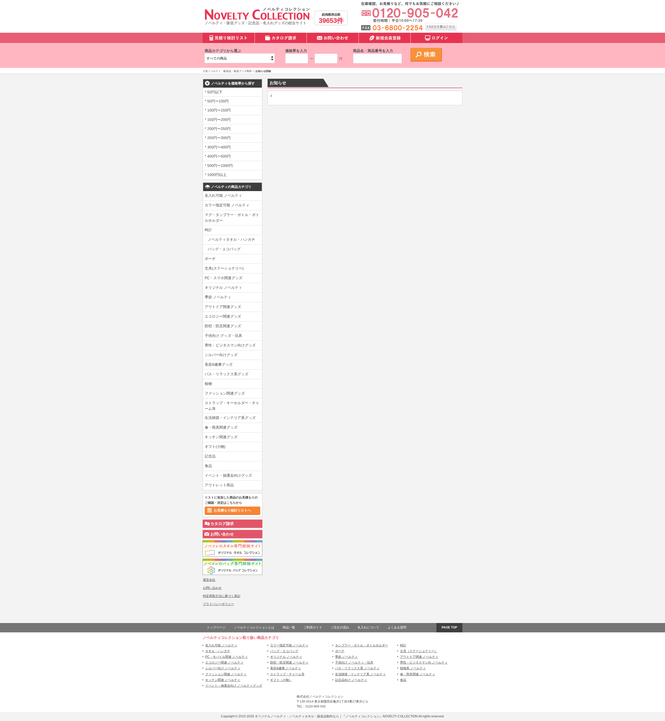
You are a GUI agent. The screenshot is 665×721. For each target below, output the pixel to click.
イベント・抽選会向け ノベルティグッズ (233, 685)
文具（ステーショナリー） (418, 651)
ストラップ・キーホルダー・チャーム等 (232, 406)
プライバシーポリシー (218, 604)
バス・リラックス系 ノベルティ (357, 668)
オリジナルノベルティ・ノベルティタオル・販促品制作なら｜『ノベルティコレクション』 (319, 716)
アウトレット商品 (219, 485)
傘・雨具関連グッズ (221, 427)
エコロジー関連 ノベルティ (224, 662)
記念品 (210, 456)
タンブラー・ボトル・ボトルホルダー (361, 645)
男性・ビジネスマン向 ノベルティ (424, 662)
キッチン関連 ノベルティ (222, 680)
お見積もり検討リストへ (232, 510)
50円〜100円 (218, 101)
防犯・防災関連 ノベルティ (289, 662)
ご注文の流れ (339, 627)
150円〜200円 (219, 119)
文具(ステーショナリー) (224, 268)
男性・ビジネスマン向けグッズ (230, 345)
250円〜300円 (219, 138)
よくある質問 (397, 627)
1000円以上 (217, 175)
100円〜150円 (219, 110)
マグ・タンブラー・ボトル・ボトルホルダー (232, 217)
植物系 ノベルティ (413, 668)
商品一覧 (289, 627)
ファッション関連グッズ (225, 393)
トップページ (216, 627)
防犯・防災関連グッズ (223, 326)
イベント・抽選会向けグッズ (228, 475)
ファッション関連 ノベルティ (226, 674)
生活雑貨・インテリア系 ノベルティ (360, 674)
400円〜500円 (219, 156)
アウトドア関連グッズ (223, 307)
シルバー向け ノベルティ (222, 668)
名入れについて (368, 627)
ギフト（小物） (281, 680)
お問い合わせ (222, 534)
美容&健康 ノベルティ (285, 668)
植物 (208, 384)
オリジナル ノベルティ (223, 287)
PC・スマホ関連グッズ (223, 278)
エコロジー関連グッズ (223, 316)
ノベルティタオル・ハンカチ (231, 239)
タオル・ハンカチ (217, 651)
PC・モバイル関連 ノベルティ (226, 657)
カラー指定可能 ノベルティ (227, 205)
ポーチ (210, 259)
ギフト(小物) (215, 446)
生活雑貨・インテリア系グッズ (230, 418)
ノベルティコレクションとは (254, 627)
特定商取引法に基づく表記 (221, 596)
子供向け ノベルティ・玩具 (354, 662)
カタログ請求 (222, 523)
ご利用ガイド (312, 627)
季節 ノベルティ (218, 297)
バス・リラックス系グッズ (226, 374)
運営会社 (209, 580)
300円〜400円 (219, 147)
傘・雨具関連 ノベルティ (417, 674)
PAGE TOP (449, 627)
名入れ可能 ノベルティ (223, 195)
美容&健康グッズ (218, 364)
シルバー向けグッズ (221, 355)
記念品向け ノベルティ (351, 680)
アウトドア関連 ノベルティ (419, 657)
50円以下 (214, 92)
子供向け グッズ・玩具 (223, 335)
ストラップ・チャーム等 (287, 674)
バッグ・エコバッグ (224, 249)
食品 (208, 466)
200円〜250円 (219, 129)
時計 (208, 230)
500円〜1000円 (220, 165)
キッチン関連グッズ (221, 437)
